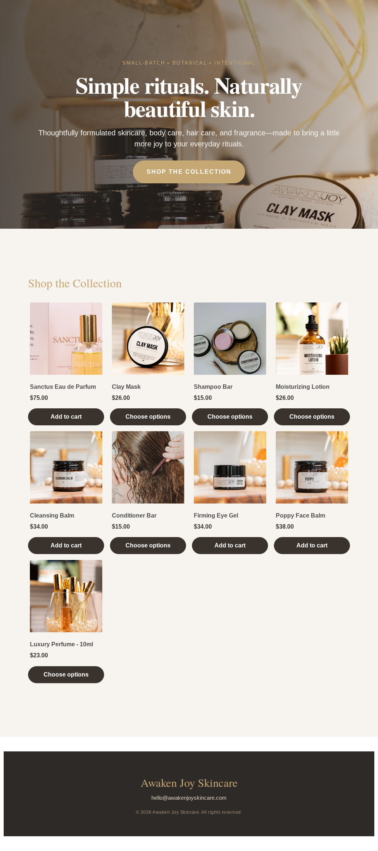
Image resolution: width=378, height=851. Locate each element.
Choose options (148, 417)
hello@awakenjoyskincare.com (189, 798)
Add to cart (66, 417)
